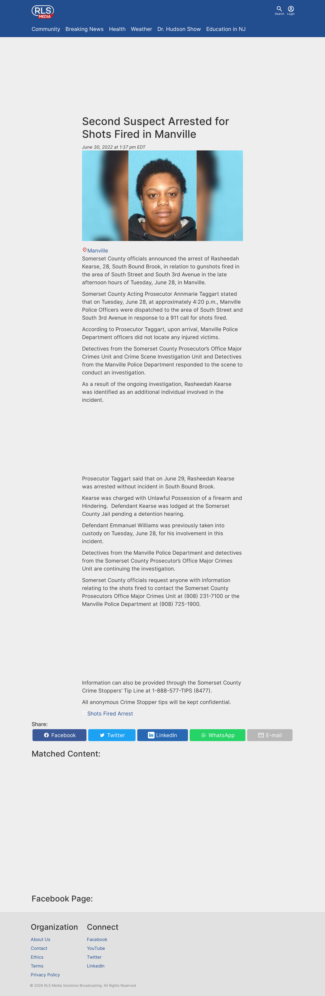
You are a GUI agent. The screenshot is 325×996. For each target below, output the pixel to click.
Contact (39, 948)
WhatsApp (221, 735)
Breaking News (84, 29)
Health (117, 29)
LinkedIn (166, 735)
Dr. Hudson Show (179, 29)
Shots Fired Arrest (110, 713)
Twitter (115, 735)
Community (46, 29)
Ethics (37, 957)
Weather (141, 29)
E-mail (273, 735)
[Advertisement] (162, 73)
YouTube (96, 948)
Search (279, 13)
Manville (97, 250)
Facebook (63, 735)
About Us (40, 939)
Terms (37, 966)
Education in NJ (226, 29)
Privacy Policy (45, 974)
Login (291, 13)
